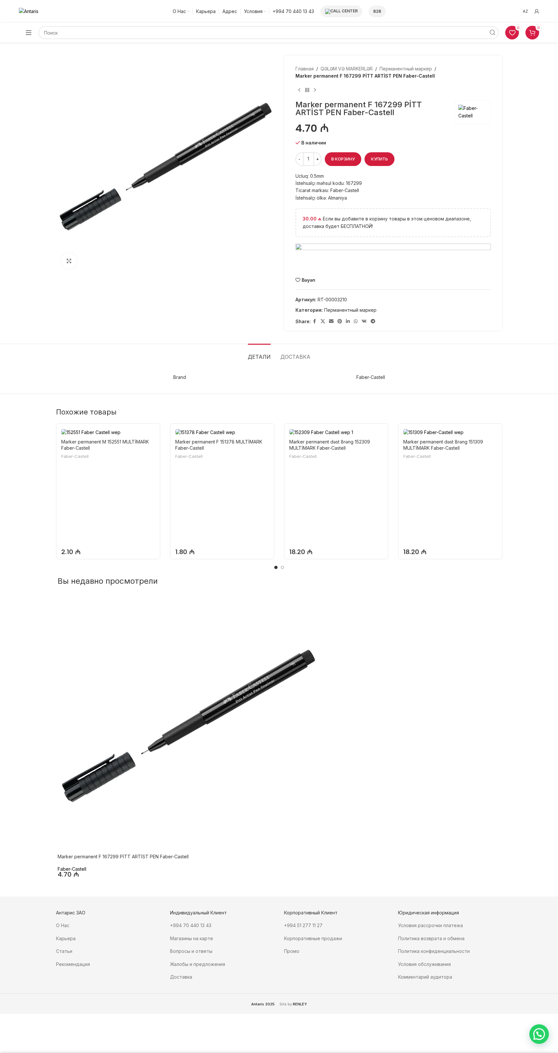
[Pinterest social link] (340, 321)
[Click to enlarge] (69, 261)
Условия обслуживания (425, 964)
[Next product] (315, 90)
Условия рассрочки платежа (430, 925)
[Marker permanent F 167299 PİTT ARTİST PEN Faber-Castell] (188, 723)
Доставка (181, 977)
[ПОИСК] (492, 32)
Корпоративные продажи (313, 938)
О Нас (62, 925)
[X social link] (323, 321)
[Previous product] (299, 90)
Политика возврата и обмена (431, 938)
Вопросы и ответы (191, 951)
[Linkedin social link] (348, 321)
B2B (377, 11)
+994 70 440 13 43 (190, 925)
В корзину (343, 158)
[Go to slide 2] (282, 567)
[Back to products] (307, 90)
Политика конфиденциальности (434, 951)
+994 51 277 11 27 (303, 925)
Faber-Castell (75, 456)
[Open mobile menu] (28, 32)
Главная (304, 68)
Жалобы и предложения (197, 964)
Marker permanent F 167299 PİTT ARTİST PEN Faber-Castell (123, 856)
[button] (539, 1034)
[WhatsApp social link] (356, 321)
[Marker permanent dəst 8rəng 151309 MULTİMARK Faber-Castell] (450, 432)
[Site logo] (28, 11)
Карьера (66, 938)
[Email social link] (331, 321)
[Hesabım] (536, 11)
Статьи (64, 951)
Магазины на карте (191, 938)
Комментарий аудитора (425, 977)
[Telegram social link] (373, 321)
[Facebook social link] (315, 321)
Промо (291, 951)
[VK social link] (364, 321)
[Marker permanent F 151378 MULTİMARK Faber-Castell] (222, 432)
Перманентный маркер (405, 68)
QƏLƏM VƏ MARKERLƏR (347, 68)
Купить (379, 158)
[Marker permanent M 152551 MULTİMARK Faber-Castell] (108, 432)
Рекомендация (73, 964)
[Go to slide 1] (276, 567)
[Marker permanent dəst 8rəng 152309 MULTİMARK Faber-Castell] (336, 432)
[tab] (259, 354)
